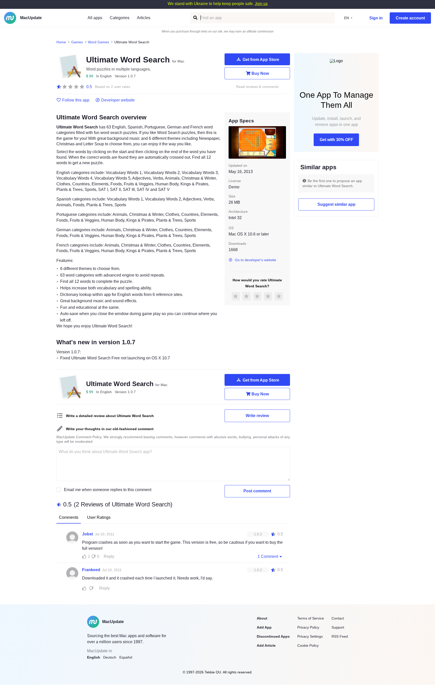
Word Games (98, 42)
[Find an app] (195, 18)
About (262, 618)
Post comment (257, 491)
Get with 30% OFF (336, 139)
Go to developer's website (255, 260)
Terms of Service (310, 618)
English (93, 657)
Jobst (87, 534)
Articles (143, 17)
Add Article (266, 645)
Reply (109, 556)
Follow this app (75, 100)
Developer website (118, 100)
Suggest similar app (336, 204)
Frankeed (91, 569)
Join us (261, 3)
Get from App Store (261, 59)
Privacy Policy (308, 627)
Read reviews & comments (257, 87)
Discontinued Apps (273, 636)
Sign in (376, 18)
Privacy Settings (310, 636)
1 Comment (268, 556)
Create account (410, 18)
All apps (95, 17)
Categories (119, 17)
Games (77, 42)
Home (61, 42)
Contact (338, 618)
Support (338, 627)
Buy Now (260, 73)
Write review (257, 415)
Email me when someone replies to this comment (107, 490)
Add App (264, 627)
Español (125, 657)
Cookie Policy (308, 645)
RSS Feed (340, 636)
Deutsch (109, 657)
